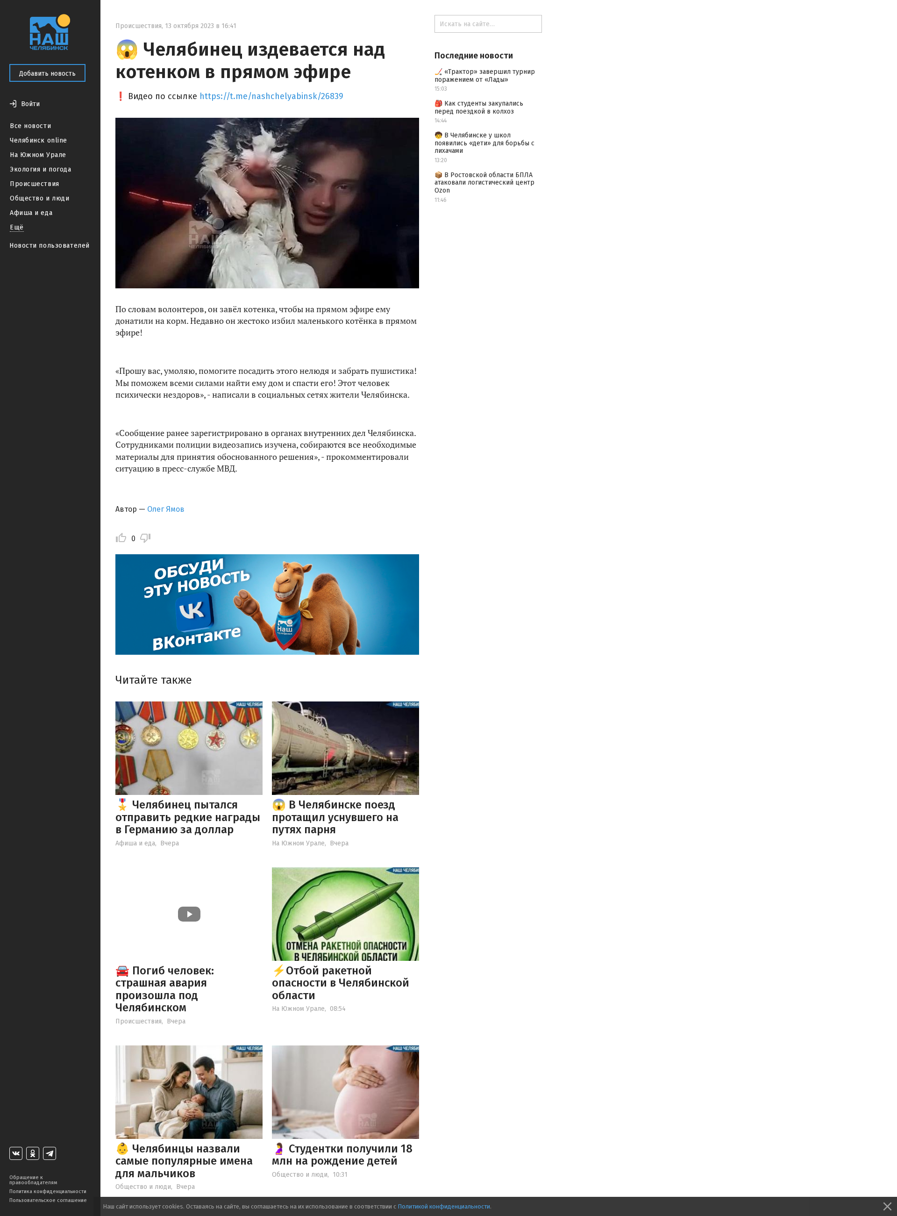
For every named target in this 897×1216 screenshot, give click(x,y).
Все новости (30, 126)
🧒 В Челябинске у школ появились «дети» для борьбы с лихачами (484, 143)
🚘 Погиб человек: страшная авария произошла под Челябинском (164, 989)
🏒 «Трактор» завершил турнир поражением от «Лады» (484, 76)
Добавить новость (47, 74)
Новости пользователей (49, 246)
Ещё (17, 227)
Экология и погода (40, 169)
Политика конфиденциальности (47, 1191)
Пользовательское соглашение (48, 1200)
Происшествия (34, 184)
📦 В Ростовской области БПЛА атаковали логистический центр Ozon (484, 183)
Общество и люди (39, 198)
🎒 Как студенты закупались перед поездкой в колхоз (478, 107)
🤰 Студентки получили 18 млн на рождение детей (342, 1154)
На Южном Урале (38, 155)
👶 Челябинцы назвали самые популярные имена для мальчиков (184, 1161)
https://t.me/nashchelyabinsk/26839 (271, 96)
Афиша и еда (31, 213)
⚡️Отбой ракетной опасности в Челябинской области (340, 983)
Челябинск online (38, 140)
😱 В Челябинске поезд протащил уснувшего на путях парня (335, 817)
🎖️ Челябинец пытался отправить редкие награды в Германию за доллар (187, 817)
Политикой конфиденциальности (444, 1206)
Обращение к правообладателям (33, 1180)
